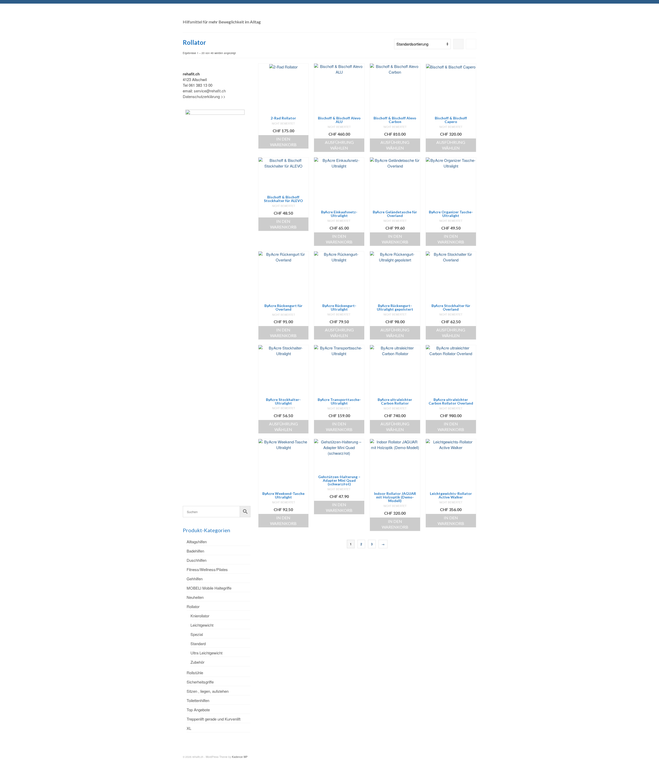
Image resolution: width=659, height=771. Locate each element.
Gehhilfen (195, 578)
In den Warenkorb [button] (283, 141)
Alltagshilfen (197, 541)
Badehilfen (195, 551)
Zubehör (197, 662)
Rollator (193, 606)
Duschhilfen (196, 560)
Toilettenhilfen (198, 700)
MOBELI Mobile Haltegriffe (209, 588)
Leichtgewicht (201, 625)
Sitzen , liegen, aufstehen (208, 691)
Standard (198, 643)
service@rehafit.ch (210, 90)
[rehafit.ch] (229, 14)
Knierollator (199, 615)
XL (189, 728)
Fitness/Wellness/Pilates (207, 569)
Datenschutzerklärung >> (204, 96)
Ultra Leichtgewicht (206, 652)
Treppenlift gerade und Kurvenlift (213, 719)
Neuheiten (195, 597)
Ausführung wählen (339, 145)
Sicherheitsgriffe (200, 682)
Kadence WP (240, 757)
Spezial (196, 634)
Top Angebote (198, 709)
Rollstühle (195, 672)
